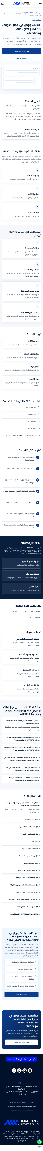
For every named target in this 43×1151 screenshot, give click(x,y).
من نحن (31, 1111)
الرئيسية (39, 12)
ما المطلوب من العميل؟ (28, 854)
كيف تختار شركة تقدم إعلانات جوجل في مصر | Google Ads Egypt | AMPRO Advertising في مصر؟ (22, 755)
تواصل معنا (25, 1111)
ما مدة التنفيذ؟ (31, 847)
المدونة (11, 1111)
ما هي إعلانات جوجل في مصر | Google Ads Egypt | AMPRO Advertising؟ (23, 722)
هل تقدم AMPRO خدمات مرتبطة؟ (25, 884)
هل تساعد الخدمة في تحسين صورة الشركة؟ (22, 891)
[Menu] (39, 3)
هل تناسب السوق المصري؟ (27, 840)
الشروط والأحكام (20, 1119)
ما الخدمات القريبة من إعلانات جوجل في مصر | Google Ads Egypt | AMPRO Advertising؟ (22, 785)
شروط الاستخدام (12, 1119)
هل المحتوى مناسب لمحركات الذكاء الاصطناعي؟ (20, 905)
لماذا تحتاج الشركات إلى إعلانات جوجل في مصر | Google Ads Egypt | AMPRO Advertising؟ (22, 745)
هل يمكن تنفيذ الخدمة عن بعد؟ (26, 913)
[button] (4, 4)
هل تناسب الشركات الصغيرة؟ (26, 833)
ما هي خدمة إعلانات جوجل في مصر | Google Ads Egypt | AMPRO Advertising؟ (21, 810)
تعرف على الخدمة (33, 645)
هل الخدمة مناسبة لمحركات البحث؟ (24, 898)
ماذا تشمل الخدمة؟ (30, 825)
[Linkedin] (24, 1079)
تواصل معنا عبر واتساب (21, 51)
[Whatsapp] (13, 1079)
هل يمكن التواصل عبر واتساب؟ (26, 876)
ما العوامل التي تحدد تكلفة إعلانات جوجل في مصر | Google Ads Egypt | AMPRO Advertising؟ (21, 775)
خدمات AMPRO (31, 12)
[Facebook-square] (29, 1079)
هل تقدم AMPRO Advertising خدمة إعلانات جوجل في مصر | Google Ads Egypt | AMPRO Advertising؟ (21, 765)
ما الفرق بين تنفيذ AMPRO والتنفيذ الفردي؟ (22, 920)
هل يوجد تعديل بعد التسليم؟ (27, 862)
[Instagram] (18, 1079)
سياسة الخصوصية (28, 1119)
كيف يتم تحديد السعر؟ (29, 869)
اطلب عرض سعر (21, 58)
